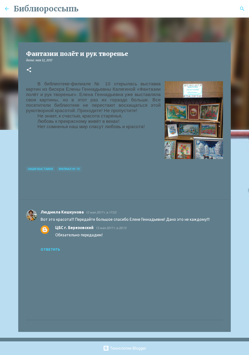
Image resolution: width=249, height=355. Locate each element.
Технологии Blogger (127, 348)
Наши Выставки (40, 168)
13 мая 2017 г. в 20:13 (111, 228)
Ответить (50, 249)
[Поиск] (85, 9)
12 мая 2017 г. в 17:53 (101, 212)
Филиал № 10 (69, 168)
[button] (29, 70)
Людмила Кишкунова (62, 212)
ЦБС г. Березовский (74, 227)
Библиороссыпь (46, 9)
